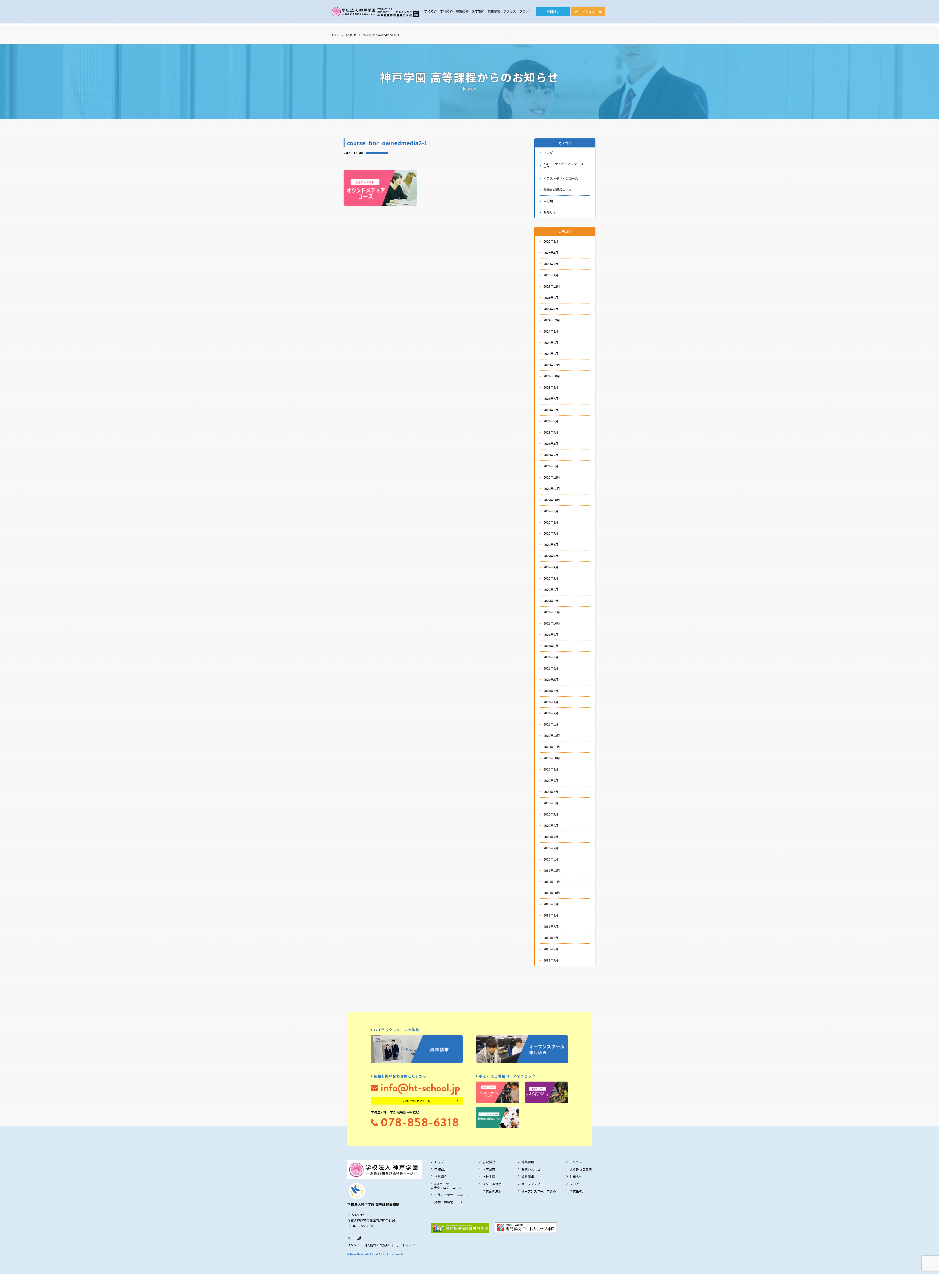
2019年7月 (550, 926)
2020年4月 (550, 825)
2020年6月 (550, 803)
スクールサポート (495, 1184)
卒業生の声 (577, 1191)
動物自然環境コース (557, 189)
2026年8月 (550, 241)
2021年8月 (550, 645)
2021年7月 (550, 657)
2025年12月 (551, 286)
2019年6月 (550, 937)
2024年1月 (550, 353)
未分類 (548, 201)
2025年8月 (550, 297)
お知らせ (351, 35)
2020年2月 (550, 848)
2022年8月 (550, 522)
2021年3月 (550, 702)
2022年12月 (551, 477)
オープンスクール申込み (538, 1191)
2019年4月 (550, 960)
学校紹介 (430, 11)
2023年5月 (550, 421)
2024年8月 (550, 331)
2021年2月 (550, 713)
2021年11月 (551, 612)
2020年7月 (550, 791)
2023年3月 (550, 443)
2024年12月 (551, 320)
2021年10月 (551, 623)
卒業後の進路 (492, 1191)
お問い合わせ (530, 1169)
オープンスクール (588, 11)
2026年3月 (550, 275)
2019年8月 (550, 915)
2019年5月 (550, 949)
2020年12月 (551, 735)
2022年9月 (550, 511)
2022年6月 (550, 544)
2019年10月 (551, 892)
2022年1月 (550, 600)
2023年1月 (550, 466)
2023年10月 (551, 376)
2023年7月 (550, 398)
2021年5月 (550, 679)
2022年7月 (550, 533)
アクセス (509, 11)
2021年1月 (550, 724)
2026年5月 (550, 252)
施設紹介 (462, 11)
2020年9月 (550, 769)
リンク (352, 1245)
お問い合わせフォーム (416, 1101)
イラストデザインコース (560, 178)
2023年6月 (550, 409)
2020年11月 (551, 746)
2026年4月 (550, 263)
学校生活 (488, 1176)
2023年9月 (550, 387)
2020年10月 (551, 758)
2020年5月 (550, 814)
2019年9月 (550, 904)
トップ (335, 35)
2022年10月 (551, 499)
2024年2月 (550, 342)
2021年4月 (550, 690)
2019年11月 (551, 881)
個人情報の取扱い (376, 1245)
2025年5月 (550, 308)
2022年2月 (550, 589)
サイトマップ (405, 1245)
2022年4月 (550, 567)
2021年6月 (550, 668)
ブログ (524, 11)
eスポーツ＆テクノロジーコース (563, 165)
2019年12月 (551, 870)
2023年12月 (551, 364)
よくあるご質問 (581, 1169)
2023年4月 (550, 432)
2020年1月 (550, 859)
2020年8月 (550, 780)
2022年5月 (550, 555)
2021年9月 (550, 634)
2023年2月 (550, 454)
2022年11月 (551, 488)
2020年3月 (550, 836)
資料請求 (553, 11)
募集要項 (494, 11)
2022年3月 (550, 578)
